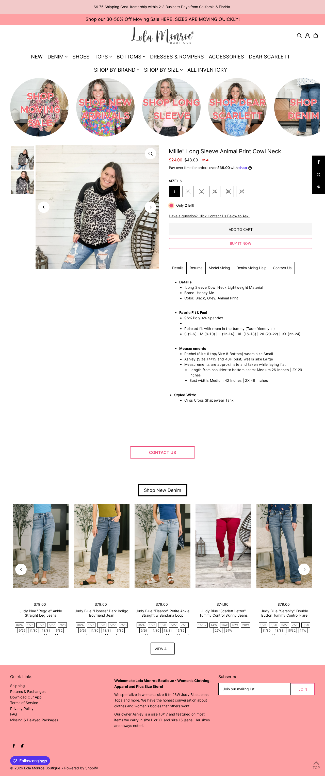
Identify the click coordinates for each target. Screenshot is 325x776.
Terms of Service (24, 703)
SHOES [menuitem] (81, 57)
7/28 (62, 625)
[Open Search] (299, 35)
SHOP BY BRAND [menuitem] (114, 70)
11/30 (33, 630)
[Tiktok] (22, 746)
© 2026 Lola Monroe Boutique (35, 768)
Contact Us (282, 268)
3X (242, 191)
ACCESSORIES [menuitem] (226, 57)
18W (235, 625)
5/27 (51, 625)
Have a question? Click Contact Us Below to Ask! (209, 216)
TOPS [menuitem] (101, 57)
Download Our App (26, 697)
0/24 (19, 625)
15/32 (58, 630)
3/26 (41, 625)
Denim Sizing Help (251, 268)
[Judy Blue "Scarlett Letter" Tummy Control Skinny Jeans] (223, 546)
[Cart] (316, 35)
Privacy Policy (22, 708)
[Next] (150, 207)
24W (228, 630)
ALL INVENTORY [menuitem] (207, 70)
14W (214, 625)
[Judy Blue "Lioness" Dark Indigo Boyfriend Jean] (101, 546)
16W (224, 625)
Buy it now (240, 243)
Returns (196, 268)
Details (177, 268)
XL (215, 191)
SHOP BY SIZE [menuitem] (161, 70)
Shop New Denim (162, 490)
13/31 (46, 630)
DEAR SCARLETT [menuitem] (269, 57)
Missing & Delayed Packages (34, 720)
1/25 (30, 625)
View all (163, 649)
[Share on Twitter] (318, 174)
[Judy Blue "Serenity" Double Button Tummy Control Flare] (284, 546)
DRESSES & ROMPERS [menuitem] (177, 57)
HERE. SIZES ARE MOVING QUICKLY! (200, 19)
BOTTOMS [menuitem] (129, 57)
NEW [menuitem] (37, 57)
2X (228, 191)
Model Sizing (219, 268)
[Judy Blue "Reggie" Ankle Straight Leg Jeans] (41, 546)
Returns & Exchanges (27, 691)
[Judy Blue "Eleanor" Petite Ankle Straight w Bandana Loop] (162, 546)
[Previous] (44, 207)
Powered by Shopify (81, 768)
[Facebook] (14, 746)
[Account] (307, 35)
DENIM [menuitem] (55, 57)
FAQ (13, 714)
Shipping (17, 685)
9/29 (22, 630)
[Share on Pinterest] (318, 187)
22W (218, 630)
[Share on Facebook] (318, 162)
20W (245, 625)
